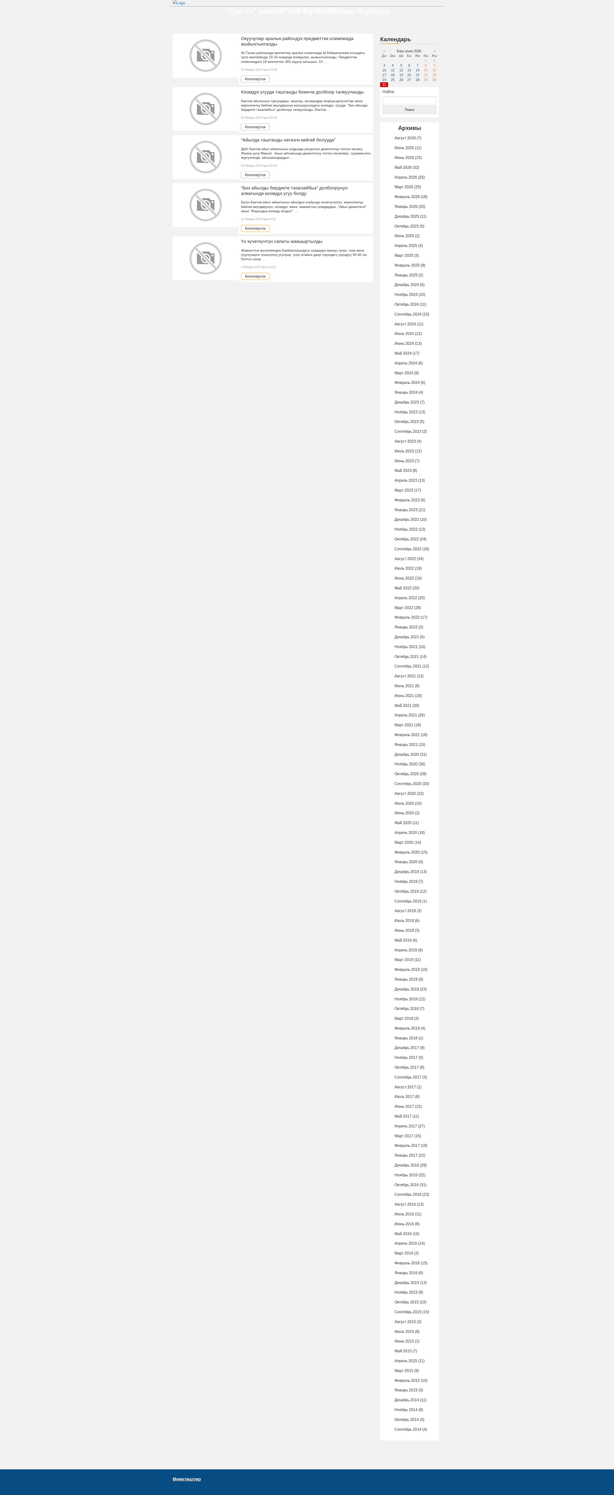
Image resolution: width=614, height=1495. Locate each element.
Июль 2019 (404, 921)
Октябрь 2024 (407, 304)
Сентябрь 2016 (408, 1194)
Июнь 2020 (404, 813)
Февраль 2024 (407, 383)
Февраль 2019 (407, 969)
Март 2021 (404, 725)
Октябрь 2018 (407, 1009)
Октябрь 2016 (407, 1185)
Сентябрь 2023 (408, 431)
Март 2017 (404, 1136)
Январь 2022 (406, 627)
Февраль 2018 (407, 1028)
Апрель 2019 (406, 950)
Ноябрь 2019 (406, 881)
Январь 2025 (406, 275)
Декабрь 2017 (407, 1048)
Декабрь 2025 (407, 216)
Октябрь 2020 (407, 774)
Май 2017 (403, 1116)
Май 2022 (403, 588)
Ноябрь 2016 (406, 1175)
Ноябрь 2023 (406, 412)
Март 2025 (404, 255)
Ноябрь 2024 (406, 295)
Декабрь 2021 (407, 637)
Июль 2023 (404, 451)
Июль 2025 (404, 236)
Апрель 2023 (406, 480)
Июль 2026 (404, 148)
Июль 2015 (404, 1332)
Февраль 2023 (407, 500)
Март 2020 (404, 842)
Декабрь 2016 (407, 1165)
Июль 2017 (404, 1097)
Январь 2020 (406, 862)
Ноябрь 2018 (406, 999)
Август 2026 (405, 138)
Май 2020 (403, 823)
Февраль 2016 (407, 1263)
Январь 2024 (406, 392)
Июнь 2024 (404, 343)
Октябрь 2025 (407, 226)
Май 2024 (403, 353)
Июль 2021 (404, 686)
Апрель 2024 (406, 363)
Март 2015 (404, 1371)
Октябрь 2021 (407, 657)
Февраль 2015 (407, 1380)
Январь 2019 (406, 979)
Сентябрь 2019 (408, 901)
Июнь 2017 (404, 1106)
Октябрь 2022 (407, 539)
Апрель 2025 (406, 246)
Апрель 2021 (406, 715)
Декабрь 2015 (407, 1283)
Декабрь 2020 (407, 754)
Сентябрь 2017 (408, 1077)
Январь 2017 (406, 1155)
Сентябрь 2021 (408, 666)
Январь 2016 (406, 1273)
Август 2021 (405, 676)
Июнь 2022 (404, 578)
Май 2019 (403, 940)
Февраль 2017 (407, 1145)
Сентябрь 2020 (408, 784)
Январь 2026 (406, 207)
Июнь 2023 (404, 461)
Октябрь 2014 (407, 1420)
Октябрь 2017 (407, 1067)
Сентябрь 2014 (408, 1429)
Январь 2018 (406, 1038)
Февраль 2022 (407, 617)
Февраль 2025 (407, 265)
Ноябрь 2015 (406, 1292)
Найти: (389, 92)
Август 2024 (405, 324)
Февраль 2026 (407, 197)
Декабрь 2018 (407, 989)
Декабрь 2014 (407, 1400)
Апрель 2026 (406, 177)
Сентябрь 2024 (408, 314)
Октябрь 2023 (407, 422)
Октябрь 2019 (407, 891)
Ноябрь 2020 (406, 764)
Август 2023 (405, 441)
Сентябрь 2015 (408, 1312)
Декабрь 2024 (407, 285)
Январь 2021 (406, 745)
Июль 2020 (404, 803)
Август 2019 (405, 911)
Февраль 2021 (407, 735)
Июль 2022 (404, 568)
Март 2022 (404, 608)
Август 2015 (405, 1322)
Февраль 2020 (407, 852)
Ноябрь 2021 (406, 647)
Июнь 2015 (404, 1341)
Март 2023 (404, 490)
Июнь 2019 (404, 930)
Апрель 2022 (406, 598)
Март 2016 (404, 1253)
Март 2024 (404, 373)
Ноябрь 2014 (406, 1410)
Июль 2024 (404, 334)
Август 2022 (405, 559)
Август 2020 (405, 793)
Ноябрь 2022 (406, 529)
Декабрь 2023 (407, 402)
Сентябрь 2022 (408, 549)
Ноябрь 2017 (406, 1057)
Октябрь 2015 (407, 1302)
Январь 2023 (406, 510)
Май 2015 (403, 1351)
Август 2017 (405, 1087)
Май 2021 (403, 706)
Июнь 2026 (404, 158)
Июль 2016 (404, 1214)
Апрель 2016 (406, 1243)
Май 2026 (403, 167)
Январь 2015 (406, 1390)
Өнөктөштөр (187, 1479)
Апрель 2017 (406, 1126)
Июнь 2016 (404, 1224)
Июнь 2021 (404, 696)
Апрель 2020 (406, 833)
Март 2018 (404, 1018)
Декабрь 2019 (407, 872)
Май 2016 (403, 1234)
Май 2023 (403, 471)
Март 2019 (404, 960)
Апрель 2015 (406, 1361)
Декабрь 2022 (407, 519)
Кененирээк (255, 79)
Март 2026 (404, 187)
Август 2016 (405, 1204)
